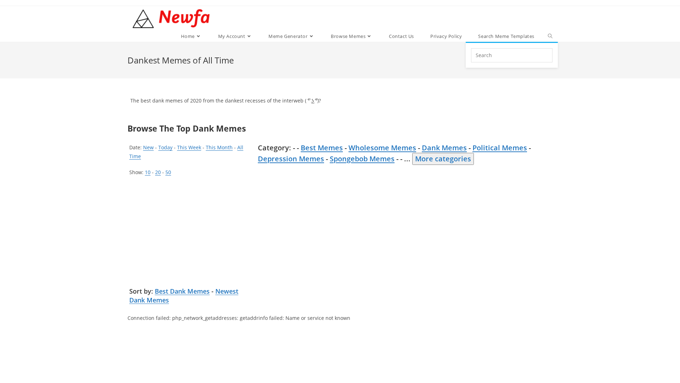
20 (158, 172)
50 (168, 172)
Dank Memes (444, 147)
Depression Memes (291, 158)
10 (148, 172)
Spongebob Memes (362, 158)
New (148, 147)
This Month (219, 147)
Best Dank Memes (182, 291)
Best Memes (322, 147)
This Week (189, 147)
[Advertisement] (191, 233)
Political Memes (499, 147)
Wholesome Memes (382, 147)
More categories (443, 158)
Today (165, 147)
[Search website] (550, 36)
